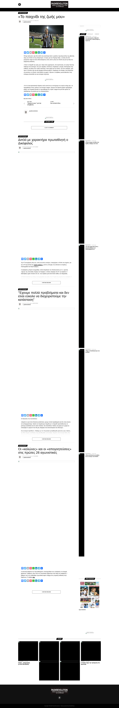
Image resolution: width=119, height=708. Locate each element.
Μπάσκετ (49, 9)
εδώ (34, 577)
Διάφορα (78, 9)
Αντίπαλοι (71, 9)
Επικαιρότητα (63, 9)
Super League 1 (38, 264)
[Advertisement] (90, 567)
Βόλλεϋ (56, 9)
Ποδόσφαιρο (42, 9)
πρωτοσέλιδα (82, 609)
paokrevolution (27, 22)
